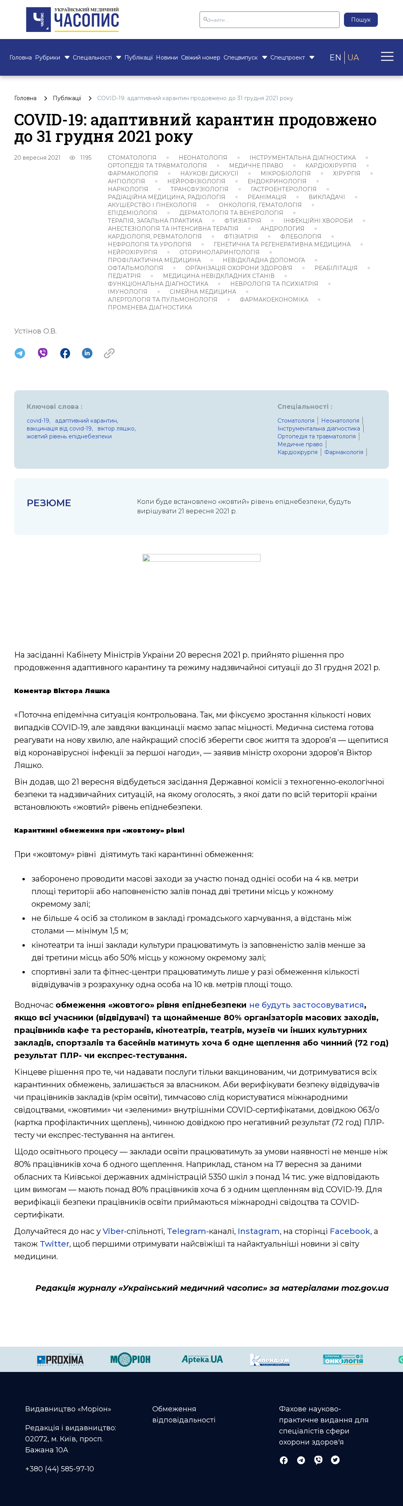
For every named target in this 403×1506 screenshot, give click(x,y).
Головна (20, 57)
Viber (113, 1231)
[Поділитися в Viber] (43, 353)
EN (335, 57)
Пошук (361, 19)
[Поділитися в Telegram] (20, 353)
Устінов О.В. (35, 331)
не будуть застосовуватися (306, 1005)
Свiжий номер (200, 57)
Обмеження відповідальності (184, 1414)
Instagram (259, 1231)
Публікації (138, 57)
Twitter (54, 1244)
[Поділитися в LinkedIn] (87, 353)
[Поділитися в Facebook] (65, 353)
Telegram (186, 1231)
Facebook (350, 1231)
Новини (167, 57)
